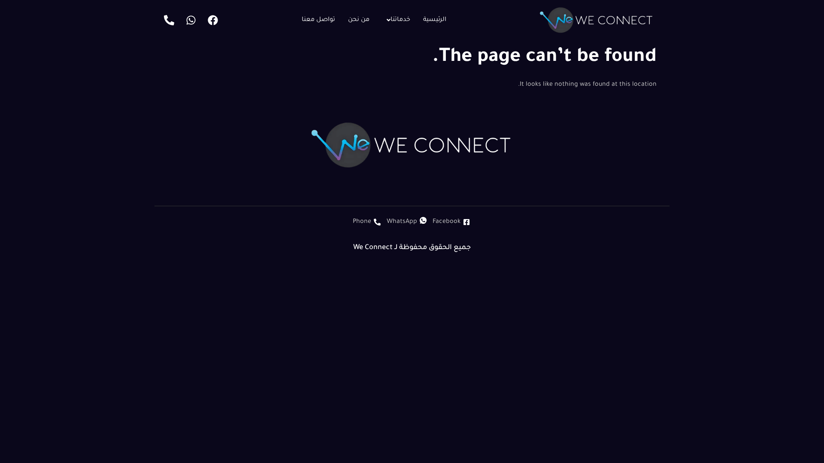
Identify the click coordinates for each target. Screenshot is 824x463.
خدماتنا (400, 20)
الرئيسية (434, 20)
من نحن (359, 20)
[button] (396, 20)
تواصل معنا (318, 20)
